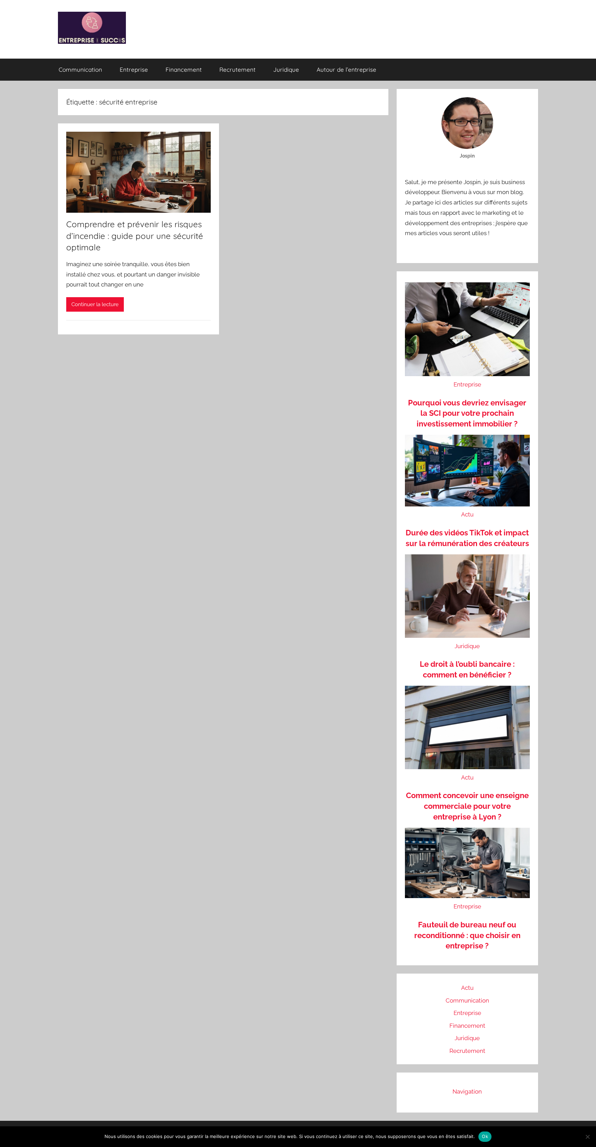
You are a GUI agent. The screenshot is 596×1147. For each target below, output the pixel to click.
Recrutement (237, 69)
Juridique (286, 69)
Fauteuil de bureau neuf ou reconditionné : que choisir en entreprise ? (467, 935)
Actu (467, 514)
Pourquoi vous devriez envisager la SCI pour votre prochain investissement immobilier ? (467, 413)
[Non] (587, 1136)
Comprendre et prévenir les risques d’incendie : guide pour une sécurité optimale (134, 235)
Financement (184, 69)
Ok (485, 1136)
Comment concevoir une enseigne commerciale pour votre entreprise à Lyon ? (467, 806)
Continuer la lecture (95, 304)
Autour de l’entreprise (346, 69)
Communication (80, 69)
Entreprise (134, 69)
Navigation (467, 1091)
